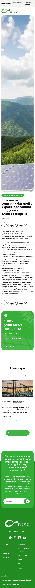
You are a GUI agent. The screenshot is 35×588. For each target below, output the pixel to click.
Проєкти (4, 549)
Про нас (4, 545)
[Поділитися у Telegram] (21, 225)
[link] (22, 231)
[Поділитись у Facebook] (3, 225)
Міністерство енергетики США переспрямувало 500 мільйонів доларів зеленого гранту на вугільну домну (16, 409)
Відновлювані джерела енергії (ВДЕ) (16, 580)
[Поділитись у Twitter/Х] (7, 225)
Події (20, 559)
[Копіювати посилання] (25, 225)
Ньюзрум (5, 553)
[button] (26, 376)
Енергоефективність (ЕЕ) (11, 584)
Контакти (5, 557)
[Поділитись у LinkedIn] (12, 225)
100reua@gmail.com (17, 531)
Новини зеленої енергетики (13, 195)
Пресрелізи (22, 555)
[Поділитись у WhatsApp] (16, 225)
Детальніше (9, 346)
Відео (20, 568)
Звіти (19, 564)
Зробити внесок (28, 3)
